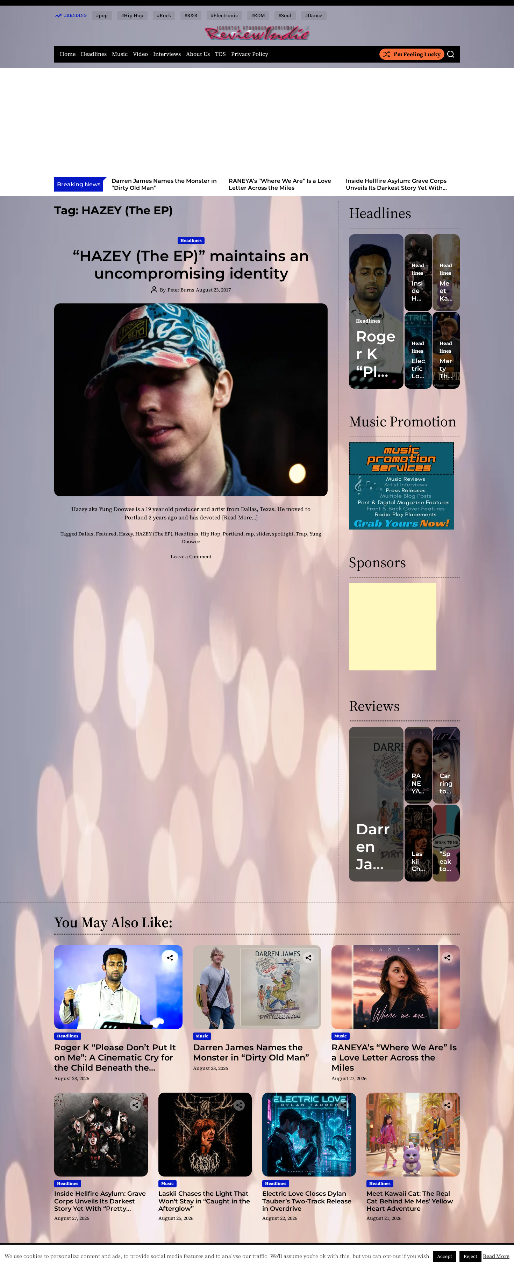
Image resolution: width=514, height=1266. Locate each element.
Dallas (85, 533)
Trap (301, 533)
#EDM (258, 15)
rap (250, 533)
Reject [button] (470, 1256)
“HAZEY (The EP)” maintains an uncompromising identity (191, 264)
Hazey (126, 533)
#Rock (164, 15)
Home (68, 54)
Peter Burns (180, 289)
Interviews (167, 54)
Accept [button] (444, 1256)
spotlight (282, 533)
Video (140, 54)
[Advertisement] (257, 125)
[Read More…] (240, 517)
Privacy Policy (249, 54)
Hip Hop (210, 533)
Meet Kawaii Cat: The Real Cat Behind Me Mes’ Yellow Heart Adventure (409, 1201)
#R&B (191, 15)
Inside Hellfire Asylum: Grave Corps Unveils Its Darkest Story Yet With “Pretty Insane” (319, 187)
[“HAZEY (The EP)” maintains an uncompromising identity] (191, 399)
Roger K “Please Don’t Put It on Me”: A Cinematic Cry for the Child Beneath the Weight (115, 1062)
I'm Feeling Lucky (417, 54)
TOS (220, 54)
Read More (496, 1256)
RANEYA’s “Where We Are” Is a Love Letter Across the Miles (203, 184)
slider (263, 533)
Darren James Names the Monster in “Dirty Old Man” (251, 1052)
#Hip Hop (132, 15)
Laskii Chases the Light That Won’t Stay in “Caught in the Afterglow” (436, 184)
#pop (102, 15)
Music (120, 54)
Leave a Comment (191, 556)
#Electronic (224, 15)
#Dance (313, 15)
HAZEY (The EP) (153, 533)
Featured (106, 533)
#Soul (285, 15)
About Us (198, 54)
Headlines (94, 54)
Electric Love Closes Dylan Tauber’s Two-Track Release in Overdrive (306, 1201)
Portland (233, 533)
